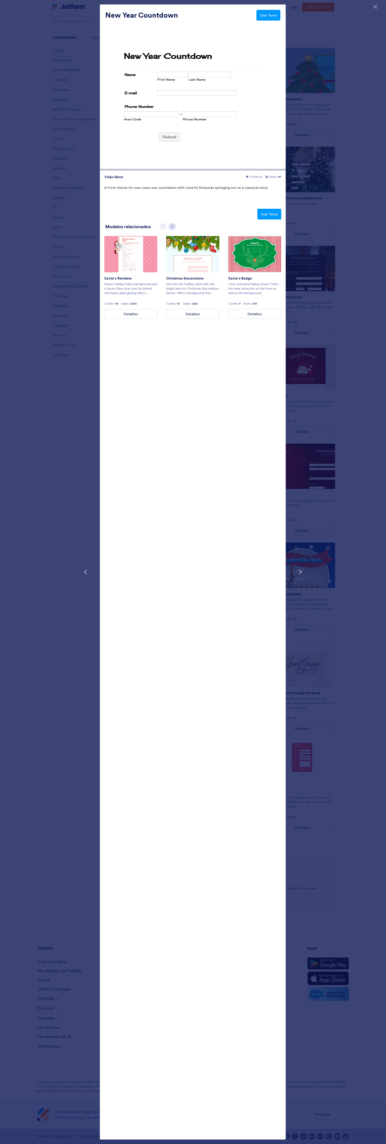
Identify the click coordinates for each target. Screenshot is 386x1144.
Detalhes (131, 314)
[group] (131, 277)
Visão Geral (113, 177)
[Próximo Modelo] (300, 572)
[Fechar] (375, 7)
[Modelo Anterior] (86, 572)
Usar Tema (268, 15)
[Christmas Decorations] (192, 254)
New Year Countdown (141, 15)
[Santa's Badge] (254, 254)
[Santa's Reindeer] (130, 254)
